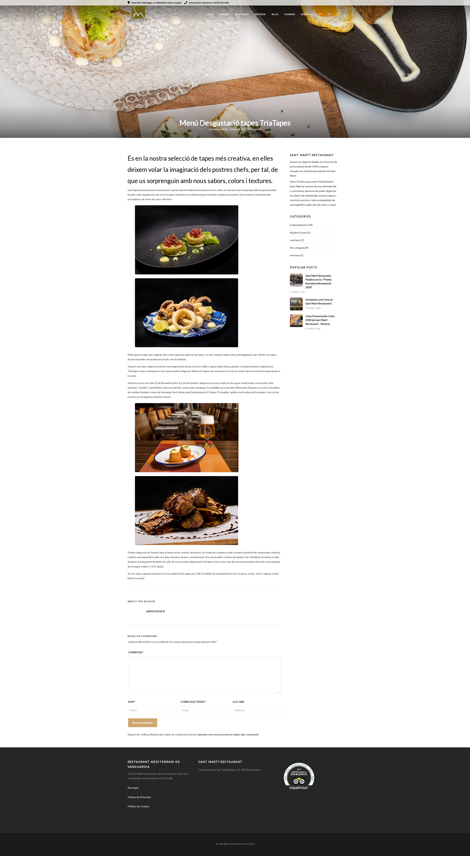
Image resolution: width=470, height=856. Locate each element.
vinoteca (295, 255)
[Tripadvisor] (341, 3)
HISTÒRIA (260, 14)
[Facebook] (131, 816)
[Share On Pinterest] (20, 848)
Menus (224, 14)
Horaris (290, 14)
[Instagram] (336, 3)
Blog (275, 14)
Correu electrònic (193, 701)
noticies (294, 240)
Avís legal (133, 787)
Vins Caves (242, 14)
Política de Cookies (138, 806)
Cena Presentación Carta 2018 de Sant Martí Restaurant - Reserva (320, 319)
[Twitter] (140, 816)
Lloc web (238, 701)
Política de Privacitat (139, 797)
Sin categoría (251, 129)
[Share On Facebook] (9, 848)
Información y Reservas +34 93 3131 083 (209, 2)
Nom (131, 701)
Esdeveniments (299, 224)
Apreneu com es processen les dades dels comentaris (228, 734)
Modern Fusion (298, 232)
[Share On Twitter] (14, 848)
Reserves (307, 14)
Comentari (136, 652)
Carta (210, 14)
